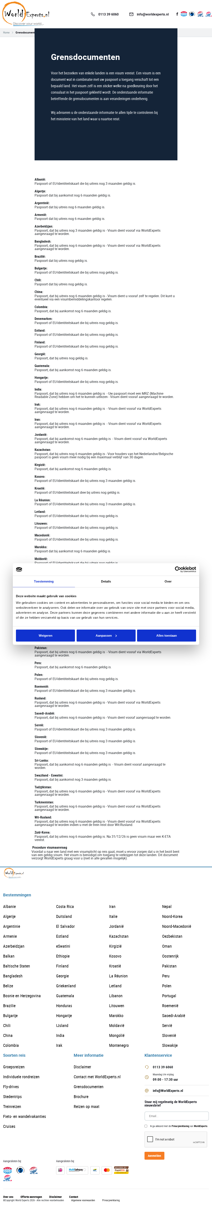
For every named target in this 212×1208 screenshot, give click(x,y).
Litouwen (116, 1005)
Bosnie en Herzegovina (22, 995)
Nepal (167, 906)
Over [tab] (168, 581)
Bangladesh (13, 976)
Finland (62, 966)
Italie (113, 916)
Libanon (116, 995)
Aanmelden (154, 1156)
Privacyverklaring (180, 1126)
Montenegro (119, 1045)
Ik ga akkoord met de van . (179, 1126)
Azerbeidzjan (13, 946)
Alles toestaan (166, 635)
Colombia (11, 1045)
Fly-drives (11, 1086)
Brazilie (9, 1005)
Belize (8, 986)
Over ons (8, 1197)
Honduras (64, 1005)
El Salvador (65, 926)
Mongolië (116, 1035)
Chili (7, 1025)
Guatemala (65, 995)
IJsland (62, 1025)
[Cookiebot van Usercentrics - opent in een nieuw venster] (178, 569)
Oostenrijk (170, 956)
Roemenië (170, 1005)
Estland (62, 936)
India (60, 1035)
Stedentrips (12, 1096)
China (8, 1035)
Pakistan (169, 966)
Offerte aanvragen (31, 1197)
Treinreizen (12, 1106)
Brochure (81, 1096)
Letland (115, 986)
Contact (73, 1197)
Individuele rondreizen (21, 1076)
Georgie (62, 976)
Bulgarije (10, 1015)
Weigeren (45, 635)
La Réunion (118, 976)
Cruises (9, 1126)
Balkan (8, 956)
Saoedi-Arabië (173, 1015)
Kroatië (115, 966)
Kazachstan (119, 936)
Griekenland (66, 986)
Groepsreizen (14, 1067)
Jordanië (116, 926)
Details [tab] (106, 581)
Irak (59, 1045)
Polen (166, 986)
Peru (166, 976)
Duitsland (64, 916)
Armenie (10, 936)
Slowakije (170, 1045)
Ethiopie (63, 956)
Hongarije (64, 1015)
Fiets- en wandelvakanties (24, 1116)
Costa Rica (65, 906)
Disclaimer (82, 1067)
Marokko (116, 1015)
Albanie (9, 906)
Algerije (9, 916)
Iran (112, 906)
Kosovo (115, 956)
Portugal (169, 995)
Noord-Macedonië (176, 926)
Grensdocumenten (89, 1086)
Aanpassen (104, 635)
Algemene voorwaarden (83, 1200)
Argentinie (11, 926)
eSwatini (63, 946)
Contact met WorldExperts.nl (97, 1076)
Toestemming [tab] (44, 581)
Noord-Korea (172, 916)
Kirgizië (115, 946)
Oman (167, 946)
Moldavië (116, 1025)
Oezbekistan (172, 936)
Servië (167, 1025)
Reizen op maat (86, 1106)
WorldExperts (200, 1126)
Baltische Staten (16, 966)
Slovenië (169, 1035)
